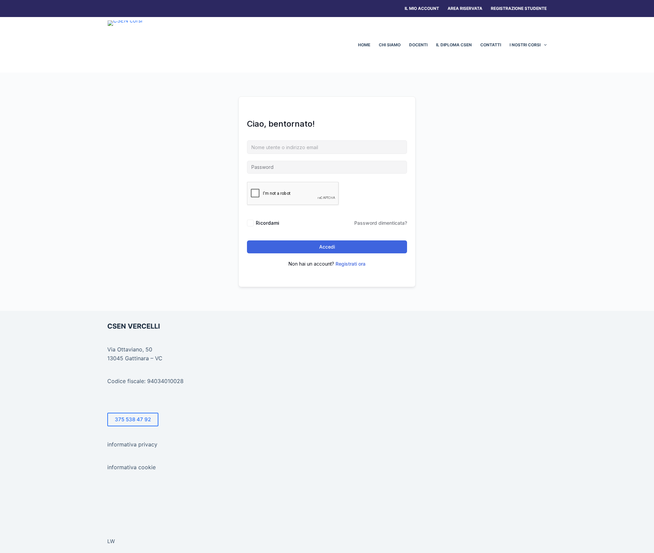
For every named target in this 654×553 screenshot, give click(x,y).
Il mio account (422, 8)
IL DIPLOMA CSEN (454, 44)
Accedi (327, 247)
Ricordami (267, 223)
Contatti (490, 44)
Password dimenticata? (380, 223)
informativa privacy (132, 444)
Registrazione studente (519, 8)
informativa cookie (131, 467)
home (364, 44)
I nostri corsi (525, 44)
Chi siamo (390, 44)
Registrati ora (350, 264)
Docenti (418, 44)
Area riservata (465, 8)
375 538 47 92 (133, 419)
